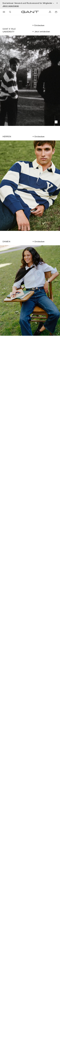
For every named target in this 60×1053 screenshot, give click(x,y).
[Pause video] (56, 122)
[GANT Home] (30, 12)
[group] (30, 185)
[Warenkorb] (56, 12)
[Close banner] (57, 3)
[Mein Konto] (50, 12)
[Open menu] (4, 12)
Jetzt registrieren (11, 6)
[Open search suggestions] (10, 12)
